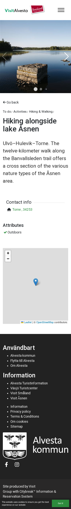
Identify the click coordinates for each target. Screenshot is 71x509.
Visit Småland (20, 393)
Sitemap (16, 426)
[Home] (23, 10)
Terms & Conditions (24, 416)
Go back (12, 102)
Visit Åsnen (18, 398)
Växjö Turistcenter (24, 388)
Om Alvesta (18, 366)
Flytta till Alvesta (22, 361)
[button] (35, 89)
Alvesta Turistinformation (29, 383)
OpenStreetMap (45, 322)
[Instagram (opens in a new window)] (17, 464)
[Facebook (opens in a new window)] (6, 464)
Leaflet (27, 322)
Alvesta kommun (22, 355)
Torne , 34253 (22, 209)
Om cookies (19, 421)
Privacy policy (20, 411)
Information (18, 406)
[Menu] (61, 10)
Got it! (60, 503)
